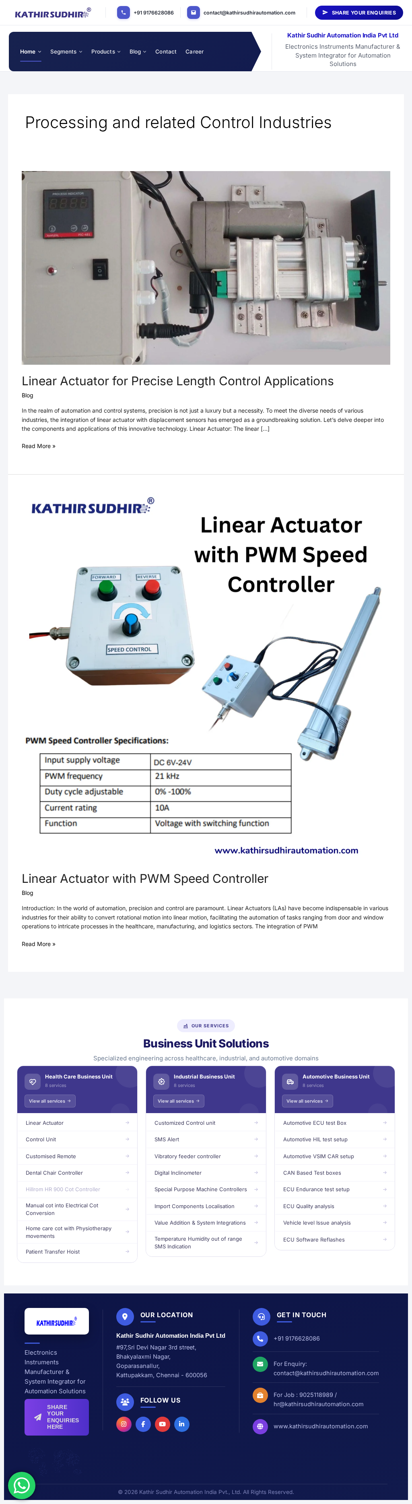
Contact (166, 51)
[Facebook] (143, 1424)
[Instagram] (124, 1424)
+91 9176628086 (154, 13)
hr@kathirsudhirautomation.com (319, 1404)
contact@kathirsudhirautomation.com (249, 13)
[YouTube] (162, 1424)
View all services (47, 1101)
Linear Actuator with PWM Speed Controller (145, 878)
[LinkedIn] (182, 1424)
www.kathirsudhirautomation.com (321, 1426)
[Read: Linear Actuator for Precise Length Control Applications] (206, 267)
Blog (135, 51)
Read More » (39, 445)
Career (194, 51)
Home (28, 51)
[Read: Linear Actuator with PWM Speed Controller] (206, 677)
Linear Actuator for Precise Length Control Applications (178, 381)
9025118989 (316, 1394)
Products (103, 51)
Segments (63, 51)
